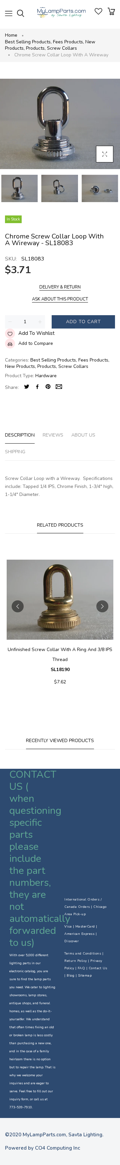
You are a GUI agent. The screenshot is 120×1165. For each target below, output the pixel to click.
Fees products (68, 42)
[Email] (59, 387)
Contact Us (98, 968)
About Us (83, 435)
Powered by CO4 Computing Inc (42, 1148)
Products (36, 48)
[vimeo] (48, 387)
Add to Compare (35, 343)
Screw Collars (62, 48)
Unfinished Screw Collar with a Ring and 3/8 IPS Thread (60, 659)
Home (11, 35)
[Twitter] (26, 387)
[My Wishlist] (98, 13)
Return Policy (75, 961)
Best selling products (28, 42)
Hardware (46, 376)
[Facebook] (37, 387)
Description (20, 435)
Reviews (53, 435)
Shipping (15, 452)
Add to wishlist (36, 333)
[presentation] (18, 606)
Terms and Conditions (82, 953)
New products (20, 366)
